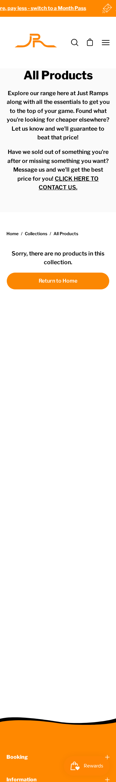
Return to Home (58, 281)
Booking (17, 757)
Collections (36, 233)
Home (12, 233)
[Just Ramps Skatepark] (35, 43)
